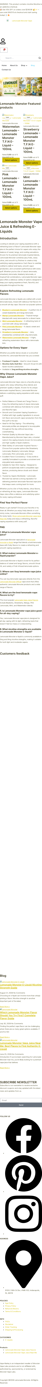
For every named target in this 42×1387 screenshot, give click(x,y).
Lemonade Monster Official (10, 582)
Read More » (5, 1007)
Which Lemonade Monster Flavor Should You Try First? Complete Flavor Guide (18, 1015)
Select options (11, 160)
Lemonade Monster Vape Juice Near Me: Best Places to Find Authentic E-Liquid (20, 1046)
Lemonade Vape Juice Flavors (26, 600)
